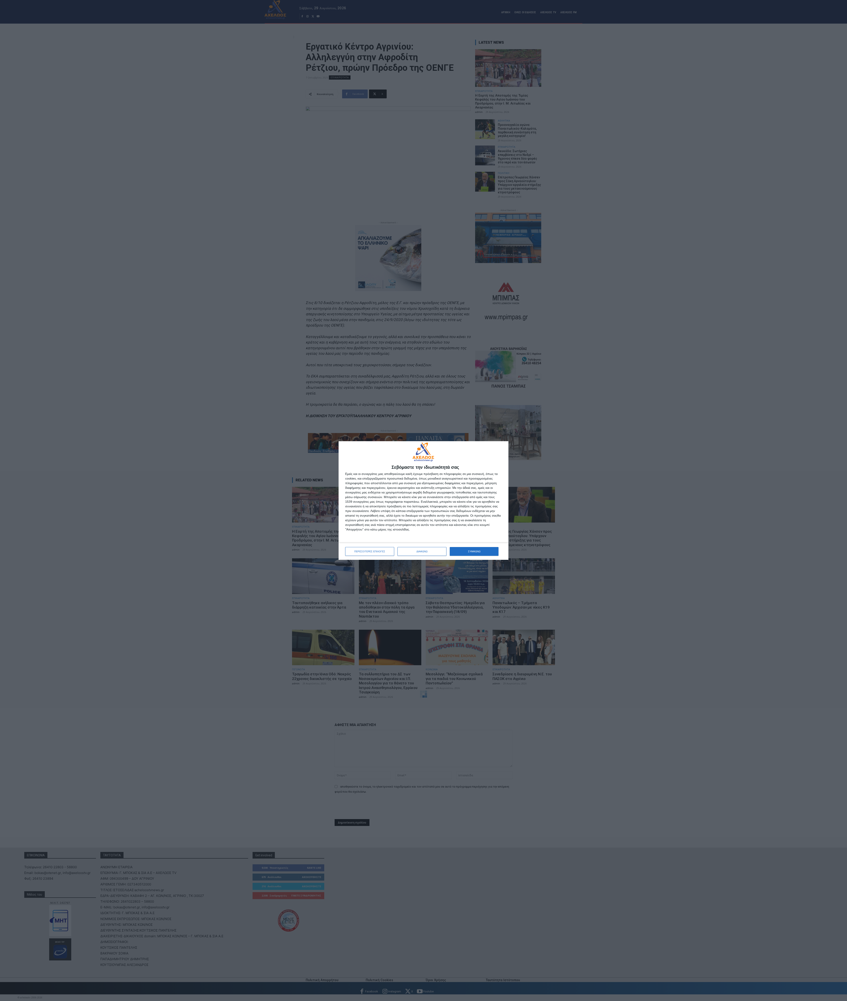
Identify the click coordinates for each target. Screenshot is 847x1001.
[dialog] (423, 500)
